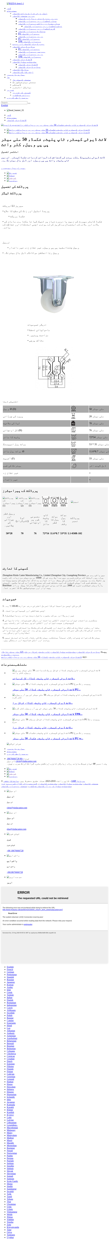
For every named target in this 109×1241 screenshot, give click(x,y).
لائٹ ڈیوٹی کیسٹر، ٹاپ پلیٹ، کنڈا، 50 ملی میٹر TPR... (47, 714)
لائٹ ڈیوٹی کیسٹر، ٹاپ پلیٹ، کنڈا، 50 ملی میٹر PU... (46, 689)
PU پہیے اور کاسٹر (29, 39)
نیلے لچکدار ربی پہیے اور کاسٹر (43, 26)
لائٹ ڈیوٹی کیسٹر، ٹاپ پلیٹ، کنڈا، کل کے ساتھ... (43, 678)
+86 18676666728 (15, 758)
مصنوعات (12, 11)
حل (8, 77)
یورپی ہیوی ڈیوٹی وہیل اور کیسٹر (38, 18)
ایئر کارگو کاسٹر (22, 72)
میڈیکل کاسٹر (20, 69)
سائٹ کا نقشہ (11, 781)
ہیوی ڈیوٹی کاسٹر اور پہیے (28, 44)
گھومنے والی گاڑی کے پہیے (22, 783)
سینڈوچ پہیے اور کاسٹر (31, 31)
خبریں (10, 90)
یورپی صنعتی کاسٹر (23, 16)
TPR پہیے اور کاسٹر (29, 41)
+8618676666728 (15, 872)
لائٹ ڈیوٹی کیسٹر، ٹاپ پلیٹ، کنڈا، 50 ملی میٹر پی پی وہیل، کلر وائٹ (41, 657)
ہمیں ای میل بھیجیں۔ (13, 168)
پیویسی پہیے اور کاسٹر (31, 51)
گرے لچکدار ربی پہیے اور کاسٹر (36, 29)
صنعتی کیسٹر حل (21, 80)
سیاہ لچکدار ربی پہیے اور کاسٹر (37, 21)
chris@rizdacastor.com (26, 761)
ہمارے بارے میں (16, 74)
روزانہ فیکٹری (21, 95)
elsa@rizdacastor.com (16, 829)
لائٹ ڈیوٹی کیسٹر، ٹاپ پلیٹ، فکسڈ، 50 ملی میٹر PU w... (47, 738)
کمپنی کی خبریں (21, 92)
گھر (9, 8)
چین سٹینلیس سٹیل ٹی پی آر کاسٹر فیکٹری (36, 784)
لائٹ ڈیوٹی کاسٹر (22, 59)
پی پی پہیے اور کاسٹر (30, 36)
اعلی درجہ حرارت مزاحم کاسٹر (29, 13)
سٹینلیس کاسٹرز (47, 783)
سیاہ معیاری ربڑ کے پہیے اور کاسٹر (39, 23)
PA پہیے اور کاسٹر (29, 34)
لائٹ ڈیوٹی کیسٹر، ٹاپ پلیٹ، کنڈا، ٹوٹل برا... (42, 702)
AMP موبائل (78, 781)
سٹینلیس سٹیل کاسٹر (24, 62)
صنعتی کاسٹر (90, 783)
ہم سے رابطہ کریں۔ (17, 97)
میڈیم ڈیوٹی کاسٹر (23, 46)
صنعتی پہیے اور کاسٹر (14, 786)
